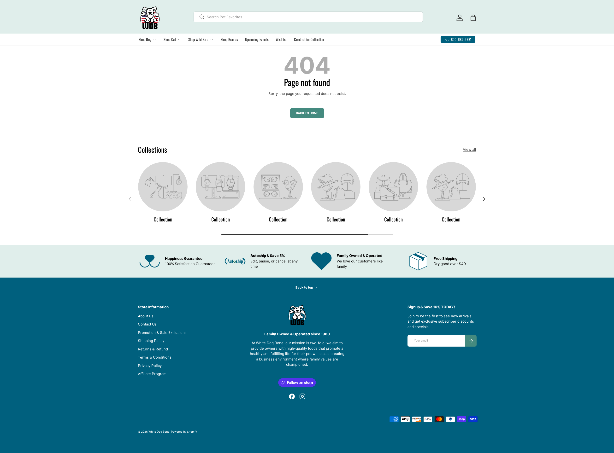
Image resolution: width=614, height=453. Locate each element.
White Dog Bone (159, 431)
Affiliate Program (152, 374)
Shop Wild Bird (198, 39)
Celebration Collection (309, 39)
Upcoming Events (257, 39)
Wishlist (281, 39)
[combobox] (308, 17)
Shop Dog (145, 39)
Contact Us (147, 324)
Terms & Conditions (154, 357)
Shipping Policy (151, 340)
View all (469, 149)
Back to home (307, 113)
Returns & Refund (153, 349)
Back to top (304, 287)
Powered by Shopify (184, 431)
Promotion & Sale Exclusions (162, 332)
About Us (146, 316)
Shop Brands (229, 39)
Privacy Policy (150, 365)
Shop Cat (170, 39)
